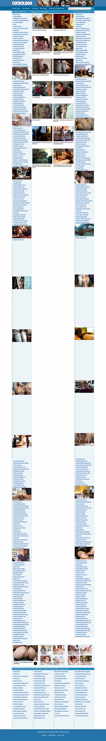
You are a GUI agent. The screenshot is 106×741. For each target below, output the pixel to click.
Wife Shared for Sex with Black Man (40, 75)
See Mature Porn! (18, 158)
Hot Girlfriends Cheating (20, 64)
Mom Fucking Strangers (20, 200)
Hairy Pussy (16, 150)
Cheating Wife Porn (18, 186)
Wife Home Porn (17, 128)
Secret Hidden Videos (19, 54)
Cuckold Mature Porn (19, 130)
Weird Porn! (16, 14)
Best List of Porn (18, 156)
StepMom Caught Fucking (20, 32)
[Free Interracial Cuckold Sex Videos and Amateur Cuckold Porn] (22, 5)
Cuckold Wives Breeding (20, 140)
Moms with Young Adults (20, 42)
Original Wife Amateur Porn (21, 132)
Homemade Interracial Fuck (21, 89)
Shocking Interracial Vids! (20, 111)
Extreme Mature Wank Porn (21, 66)
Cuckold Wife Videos (19, 136)
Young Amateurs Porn (19, 87)
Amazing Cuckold (18, 36)
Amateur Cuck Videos (19, 154)
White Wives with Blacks (20, 18)
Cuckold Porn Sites (18, 46)
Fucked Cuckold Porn (19, 138)
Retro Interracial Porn (19, 196)
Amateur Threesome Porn (20, 220)
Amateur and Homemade (20, 160)
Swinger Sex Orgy (18, 99)
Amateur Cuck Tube (19, 60)
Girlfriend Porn (17, 26)
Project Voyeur (17, 85)
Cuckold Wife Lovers (19, 184)
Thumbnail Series (18, 103)
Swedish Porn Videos (19, 101)
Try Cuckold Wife (18, 22)
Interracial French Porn (19, 109)
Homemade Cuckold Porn (20, 34)
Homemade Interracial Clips (21, 134)
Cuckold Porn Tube (18, 144)
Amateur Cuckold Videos (20, 224)
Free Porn (16, 212)
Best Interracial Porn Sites (20, 142)
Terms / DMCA (52, 735)
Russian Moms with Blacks (21, 83)
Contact (44, 735)
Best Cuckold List (18, 206)
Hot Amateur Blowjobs (19, 214)
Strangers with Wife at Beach (21, 202)
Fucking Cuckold (18, 146)
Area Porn (16, 30)
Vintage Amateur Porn (19, 113)
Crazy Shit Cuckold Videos (20, 28)
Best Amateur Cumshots (20, 204)
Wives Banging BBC (19, 52)
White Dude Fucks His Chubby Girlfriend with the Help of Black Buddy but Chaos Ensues (41, 166)
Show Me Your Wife (18, 190)
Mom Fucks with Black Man (59, 30)
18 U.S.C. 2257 (60, 735)
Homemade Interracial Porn (21, 40)
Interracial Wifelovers (19, 97)
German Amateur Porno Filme (39, 30)
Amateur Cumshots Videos (20, 166)
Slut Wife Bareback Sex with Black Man (62, 97)
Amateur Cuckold (64, 731)
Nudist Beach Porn (18, 239)
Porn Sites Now (17, 181)
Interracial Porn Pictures (56, 8)
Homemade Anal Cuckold (20, 210)
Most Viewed (43, 8)
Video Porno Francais (19, 216)
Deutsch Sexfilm (18, 95)
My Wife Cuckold (18, 56)
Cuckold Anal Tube (18, 105)
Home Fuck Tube (18, 93)
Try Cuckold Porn (36, 97)
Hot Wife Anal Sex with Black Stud (61, 75)
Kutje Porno (16, 62)
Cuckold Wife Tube (18, 44)
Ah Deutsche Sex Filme (19, 222)
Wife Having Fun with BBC (20, 162)
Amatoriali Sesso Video (19, 107)
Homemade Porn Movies (20, 148)
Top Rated (35, 8)
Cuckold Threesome (19, 192)
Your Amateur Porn (18, 208)
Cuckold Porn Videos (43, 731)
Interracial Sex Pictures (53, 731)
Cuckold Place (17, 16)
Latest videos (26, 8)
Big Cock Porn (17, 58)
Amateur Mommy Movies (20, 188)
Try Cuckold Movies (19, 48)
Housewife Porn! (18, 152)
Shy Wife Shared (18, 164)
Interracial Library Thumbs (20, 194)
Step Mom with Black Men (83, 34)
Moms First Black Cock (82, 28)
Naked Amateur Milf (18, 218)
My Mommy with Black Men (21, 20)
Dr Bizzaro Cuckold (18, 91)
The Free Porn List (18, 198)
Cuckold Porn (16, 8)
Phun (14, 24)
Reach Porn (16, 50)
